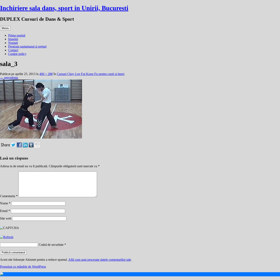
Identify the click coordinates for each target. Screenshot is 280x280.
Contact (13, 50)
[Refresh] (6, 237)
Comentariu (9, 196)
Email (5, 211)
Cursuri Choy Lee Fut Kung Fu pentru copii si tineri (90, 74)
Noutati (13, 42)
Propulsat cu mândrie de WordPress (23, 266)
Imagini (13, 39)
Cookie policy (17, 54)
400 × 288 (46, 74)
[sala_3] (41, 137)
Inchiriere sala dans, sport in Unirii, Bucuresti (64, 8)
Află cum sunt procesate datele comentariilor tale (99, 259)
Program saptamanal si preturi (27, 46)
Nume (5, 203)
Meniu (5, 28)
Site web (5, 218)
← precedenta (9, 77)
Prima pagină (16, 35)
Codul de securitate (51, 244)
